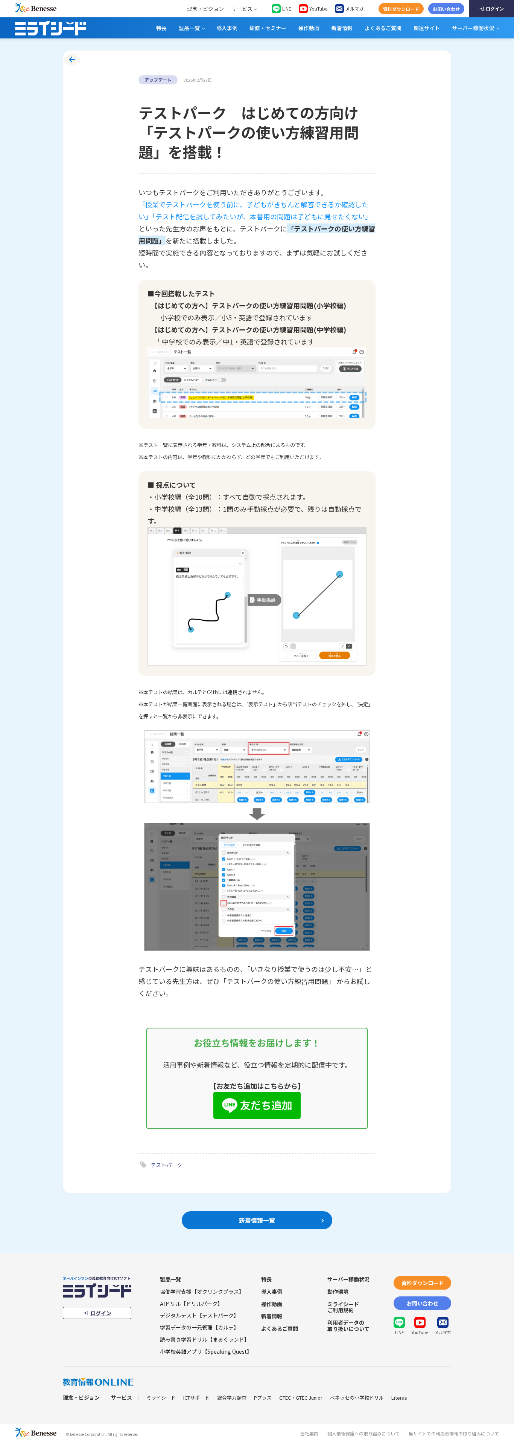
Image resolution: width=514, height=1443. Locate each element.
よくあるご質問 (383, 28)
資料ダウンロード (401, 9)
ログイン (495, 8)
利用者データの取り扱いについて (348, 1326)
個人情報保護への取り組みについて (363, 1433)
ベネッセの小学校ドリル (357, 1397)
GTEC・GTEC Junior (300, 1397)
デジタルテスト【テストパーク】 (199, 1315)
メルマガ (354, 8)
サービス (241, 8)
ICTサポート (196, 1397)
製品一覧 (189, 28)
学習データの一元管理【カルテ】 (199, 1327)
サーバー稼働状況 (473, 28)
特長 (161, 28)
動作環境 (337, 1291)
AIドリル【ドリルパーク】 (191, 1303)
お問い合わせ (446, 9)
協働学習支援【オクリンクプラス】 (202, 1291)
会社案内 (309, 1433)
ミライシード (161, 1397)
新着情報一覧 (257, 1220)
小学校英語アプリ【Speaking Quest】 (206, 1351)
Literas (399, 1397)
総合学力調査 (231, 1397)
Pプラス (263, 1397)
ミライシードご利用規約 (343, 1307)
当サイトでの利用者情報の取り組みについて (454, 1433)
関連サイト (427, 28)
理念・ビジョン (205, 8)
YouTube (318, 8)
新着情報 (342, 28)
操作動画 (308, 28)
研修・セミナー (267, 28)
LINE (286, 8)
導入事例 (226, 28)
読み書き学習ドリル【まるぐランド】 (204, 1339)
